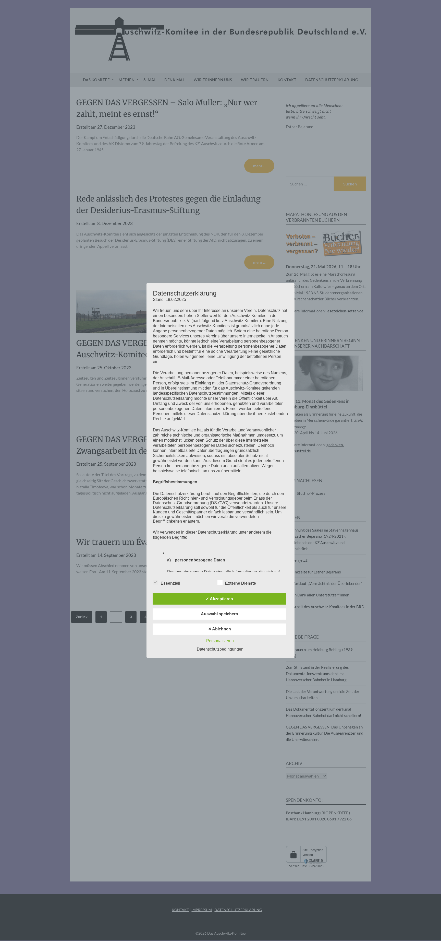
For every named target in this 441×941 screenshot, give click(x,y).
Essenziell (170, 583)
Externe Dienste (240, 583)
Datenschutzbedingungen (220, 649)
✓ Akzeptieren (219, 599)
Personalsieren (220, 641)
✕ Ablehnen (219, 629)
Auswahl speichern (219, 614)
